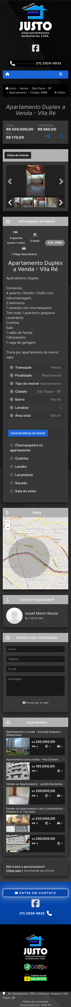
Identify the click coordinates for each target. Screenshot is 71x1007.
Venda (24, 88)
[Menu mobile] (7, 74)
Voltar (61, 92)
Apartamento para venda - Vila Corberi (32, 759)
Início (12, 88)
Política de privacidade (35, 1001)
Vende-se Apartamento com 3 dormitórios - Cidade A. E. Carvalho (35, 810)
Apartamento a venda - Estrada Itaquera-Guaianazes (33, 733)
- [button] (8, 527)
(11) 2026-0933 (48, 63)
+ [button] (8, 522)
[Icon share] (35, 48)
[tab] (18, 155)
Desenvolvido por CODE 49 (35, 1005)
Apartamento (18, 92)
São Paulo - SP (41, 88)
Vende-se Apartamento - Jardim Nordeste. (34, 784)
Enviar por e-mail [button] (36, 702)
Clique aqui (13, 870)
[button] (10, 181)
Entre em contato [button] (37, 893)
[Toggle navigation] (61, 74)
